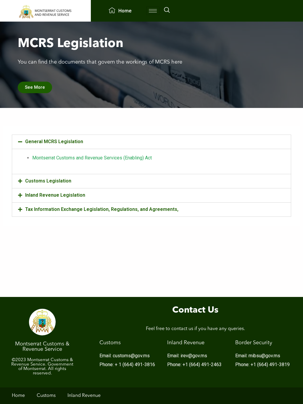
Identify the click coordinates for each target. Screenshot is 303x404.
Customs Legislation (48, 181)
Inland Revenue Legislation (55, 195)
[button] (35, 87)
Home (124, 11)
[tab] (151, 142)
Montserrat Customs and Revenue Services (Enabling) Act (92, 158)
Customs (46, 395)
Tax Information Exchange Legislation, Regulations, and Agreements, (101, 209)
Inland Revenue (84, 395)
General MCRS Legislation (54, 141)
